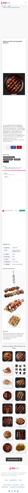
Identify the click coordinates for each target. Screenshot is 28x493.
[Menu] (25, 2)
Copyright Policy (13, 480)
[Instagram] (14, 491)
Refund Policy (5, 487)
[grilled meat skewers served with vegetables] (20, 447)
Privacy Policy (16, 484)
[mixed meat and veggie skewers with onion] (20, 382)
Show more (6, 161)
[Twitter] (9, 491)
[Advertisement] (14, 24)
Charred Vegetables (8, 159)
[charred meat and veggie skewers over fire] (7, 395)
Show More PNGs (13, 459)
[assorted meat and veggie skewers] (20, 421)
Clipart (9, 6)
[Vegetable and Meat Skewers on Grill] (14, 292)
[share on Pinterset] (19, 147)
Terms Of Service (7, 484)
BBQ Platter (17, 159)
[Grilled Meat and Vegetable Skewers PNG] (14, 321)
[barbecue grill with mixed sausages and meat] (7, 447)
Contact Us (8, 338)
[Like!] (8, 147)
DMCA (22, 484)
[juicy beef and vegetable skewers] (20, 356)
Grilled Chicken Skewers (9, 157)
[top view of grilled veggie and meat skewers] (20, 395)
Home (4, 6)
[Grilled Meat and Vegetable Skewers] (14, 306)
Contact (20, 480)
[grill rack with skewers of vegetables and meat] (7, 382)
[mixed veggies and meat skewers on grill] (7, 434)
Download (23, 210)
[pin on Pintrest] (11, 353)
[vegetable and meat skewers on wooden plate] (7, 356)
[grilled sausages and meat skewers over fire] (7, 421)
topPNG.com (21, 487)
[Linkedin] (17, 491)
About (6, 480)
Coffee (7, 176)
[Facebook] (13, 147)
